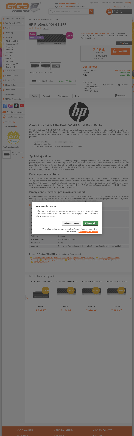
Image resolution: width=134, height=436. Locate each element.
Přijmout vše (90, 223)
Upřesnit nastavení (71, 223)
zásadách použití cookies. (88, 232)
